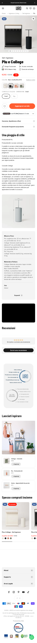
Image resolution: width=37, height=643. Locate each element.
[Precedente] (2, 3)
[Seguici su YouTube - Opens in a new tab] (23, 592)
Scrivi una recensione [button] (18, 350)
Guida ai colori (30, 80)
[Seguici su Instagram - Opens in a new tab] (13, 592)
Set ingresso (26, 13)
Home (4, 13)
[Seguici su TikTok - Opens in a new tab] (28, 592)
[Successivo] (34, 3)
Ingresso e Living (14, 13)
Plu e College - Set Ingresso (11, 532)
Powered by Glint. (18, 621)
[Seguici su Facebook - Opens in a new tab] (9, 592)
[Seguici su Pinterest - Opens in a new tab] (18, 592)
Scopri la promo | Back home (18, 2)
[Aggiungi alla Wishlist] (4, 106)
